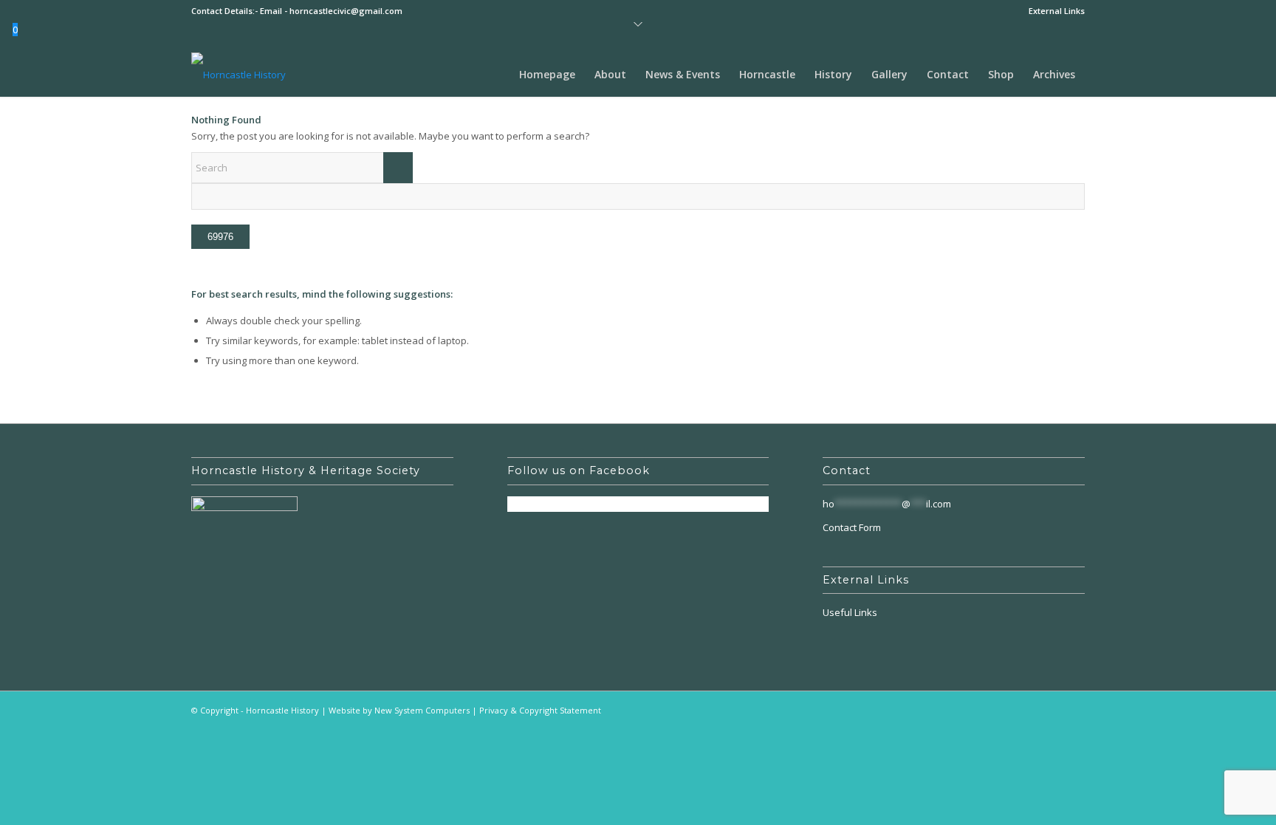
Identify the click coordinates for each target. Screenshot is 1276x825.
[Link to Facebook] (1074, 710)
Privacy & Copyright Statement (540, 710)
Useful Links (850, 612)
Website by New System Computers (399, 710)
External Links (1057, 10)
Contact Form (852, 527)
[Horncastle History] (238, 74)
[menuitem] (1053, 11)
